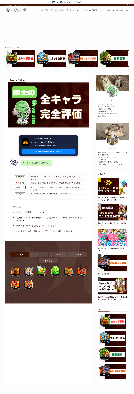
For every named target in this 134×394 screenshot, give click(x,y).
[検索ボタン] (126, 10)
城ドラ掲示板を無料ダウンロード (50, 151)
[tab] (19, 254)
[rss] (127, 5)
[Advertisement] (67, 29)
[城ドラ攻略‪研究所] (17, 10)
